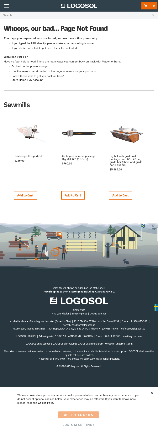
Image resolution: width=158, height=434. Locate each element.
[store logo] (79, 6)
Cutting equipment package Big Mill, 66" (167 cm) (79, 157)
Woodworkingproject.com (119, 343)
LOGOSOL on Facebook (38, 343)
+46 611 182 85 (111, 336)
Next (152, 160)
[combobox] (79, 15)
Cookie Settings (98, 313)
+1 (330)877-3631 (139, 321)
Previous (6, 160)
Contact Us (79, 309)
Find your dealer (60, 313)
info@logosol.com (132, 336)
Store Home (19, 79)
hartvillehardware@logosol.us (79, 324)
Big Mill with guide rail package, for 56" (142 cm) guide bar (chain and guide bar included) (126, 160)
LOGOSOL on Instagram (90, 343)
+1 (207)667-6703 (108, 328)
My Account (36, 79)
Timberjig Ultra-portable (28, 156)
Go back (17, 66)
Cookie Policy (46, 402)
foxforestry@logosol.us (132, 328)
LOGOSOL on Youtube (64, 343)
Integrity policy (79, 313)
